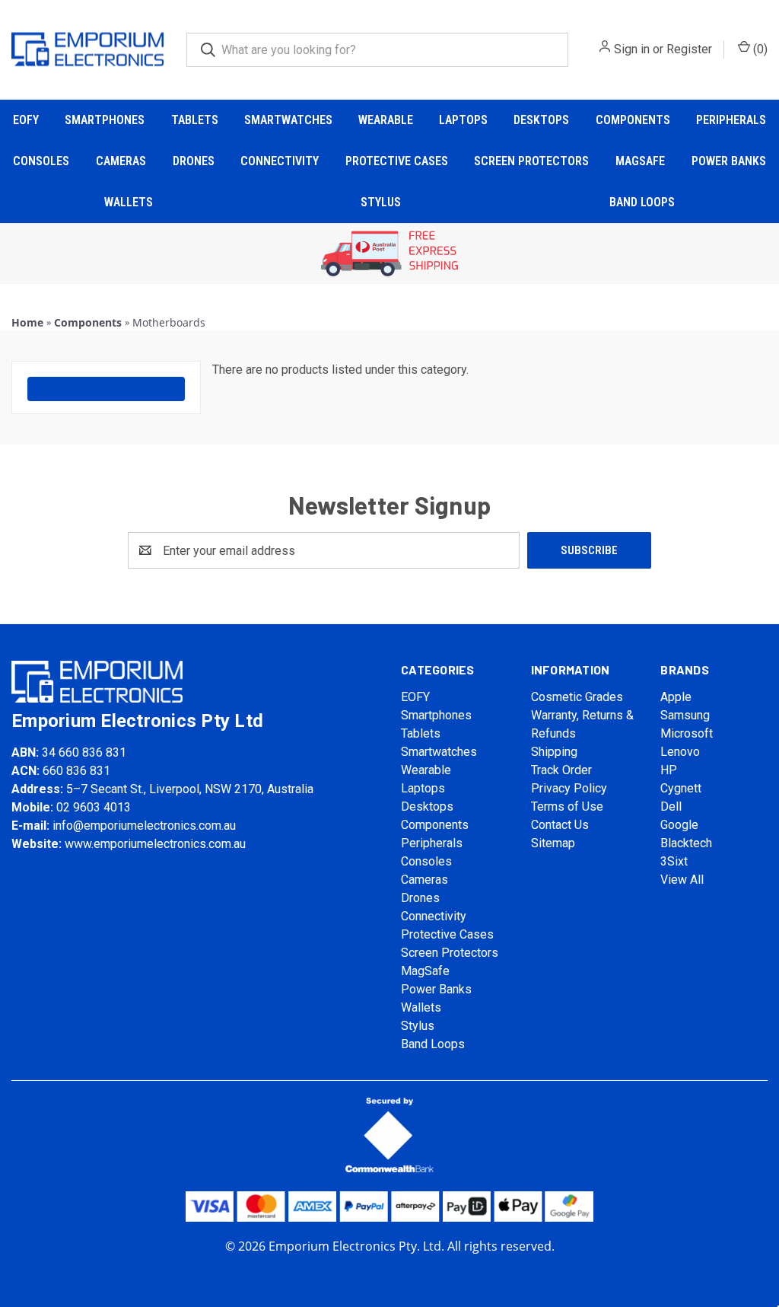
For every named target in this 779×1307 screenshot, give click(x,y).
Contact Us (560, 825)
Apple (676, 697)
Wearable (385, 120)
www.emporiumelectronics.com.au (155, 844)
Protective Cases (396, 161)
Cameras (121, 161)
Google (679, 825)
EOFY (26, 120)
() (759, 49)
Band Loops (642, 202)
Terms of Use (567, 806)
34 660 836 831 (84, 752)
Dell (671, 806)
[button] (389, 254)
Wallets (128, 202)
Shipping (554, 751)
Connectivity (279, 161)
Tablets (194, 120)
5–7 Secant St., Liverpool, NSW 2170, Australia (189, 789)
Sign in (632, 49)
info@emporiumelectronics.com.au (144, 825)
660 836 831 (76, 770)
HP (668, 770)
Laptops (463, 120)
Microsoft (686, 733)
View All (682, 879)
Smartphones (105, 120)
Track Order (561, 770)
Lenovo (680, 751)
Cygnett (680, 788)
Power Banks (729, 161)
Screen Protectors (531, 161)
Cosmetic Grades (577, 697)
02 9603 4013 (93, 807)
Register (689, 49)
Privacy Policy (569, 788)
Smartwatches (288, 120)
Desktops (541, 120)
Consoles (41, 161)
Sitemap (553, 843)
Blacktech (686, 843)
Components (633, 120)
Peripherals (731, 120)
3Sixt (674, 861)
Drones (194, 161)
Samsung (685, 715)
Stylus (381, 202)
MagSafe (640, 161)
